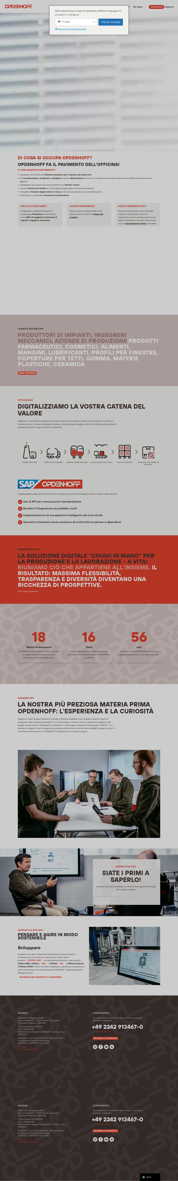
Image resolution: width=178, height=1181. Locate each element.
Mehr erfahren (27, 373)
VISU (43, 963)
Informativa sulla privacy (28, 1049)
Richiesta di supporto (105, 1038)
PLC (61, 963)
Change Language (110, 22)
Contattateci (156, 7)
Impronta (22, 1047)
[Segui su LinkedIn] (112, 1047)
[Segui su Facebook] (100, 1047)
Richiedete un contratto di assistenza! (40, 977)
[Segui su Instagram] (95, 1047)
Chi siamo (137, 7)
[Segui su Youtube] (106, 1047)
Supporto (169, 7)
